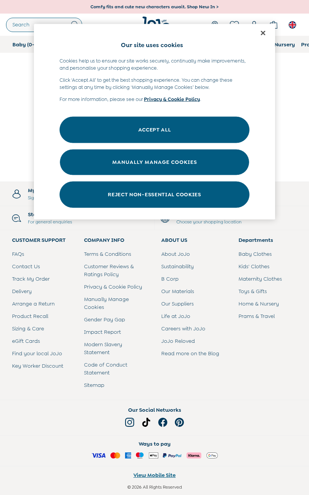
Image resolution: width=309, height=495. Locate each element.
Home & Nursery (259, 303)
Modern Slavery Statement (103, 348)
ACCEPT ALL (154, 129)
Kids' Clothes (254, 266)
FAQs (18, 254)
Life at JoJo (175, 316)
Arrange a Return (33, 303)
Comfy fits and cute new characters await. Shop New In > (154, 7)
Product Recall (30, 316)
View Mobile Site (154, 475)
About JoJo (175, 254)
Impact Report (102, 331)
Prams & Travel (257, 316)
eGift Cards (26, 341)
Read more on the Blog (190, 353)
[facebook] (162, 422)
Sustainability (177, 266)
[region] (154, 122)
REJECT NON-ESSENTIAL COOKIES (154, 194)
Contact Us (26, 266)
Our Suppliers (177, 303)
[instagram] (129, 422)
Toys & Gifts (253, 291)
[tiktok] (146, 422)
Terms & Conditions (107, 254)
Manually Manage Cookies (106, 303)
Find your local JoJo (37, 353)
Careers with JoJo (183, 328)
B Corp (170, 278)
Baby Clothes (255, 254)
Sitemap (94, 385)
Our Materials (177, 291)
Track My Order (31, 278)
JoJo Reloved (178, 341)
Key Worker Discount (37, 365)
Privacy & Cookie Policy (113, 286)
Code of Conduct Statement (105, 368)
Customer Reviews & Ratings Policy (109, 270)
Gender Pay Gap (104, 319)
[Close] (263, 33)
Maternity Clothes (260, 278)
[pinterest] (179, 422)
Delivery (22, 291)
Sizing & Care (28, 328)
